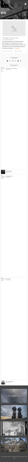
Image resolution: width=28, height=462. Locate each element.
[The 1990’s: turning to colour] (14, 28)
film (8, 51)
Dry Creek (8, 279)
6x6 (17, 51)
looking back (9, 171)
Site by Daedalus (21, 456)
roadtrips (20, 51)
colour (6, 51)
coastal (4, 51)
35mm (16, 51)
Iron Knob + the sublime (11, 68)
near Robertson (9, 381)
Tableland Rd (9, 176)
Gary (4, 39)
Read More (17, 48)
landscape (11, 51)
